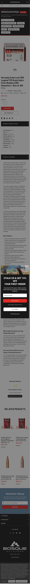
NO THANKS (15, 309)
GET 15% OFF (15, 300)
